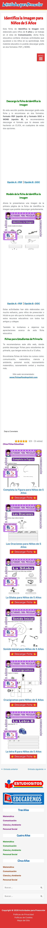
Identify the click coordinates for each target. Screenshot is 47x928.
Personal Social (10, 829)
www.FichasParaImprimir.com (23, 377)
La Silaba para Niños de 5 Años (23, 597)
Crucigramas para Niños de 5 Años (23, 699)
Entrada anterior (9, 769)
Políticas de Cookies (23, 917)
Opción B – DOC (32, 182)
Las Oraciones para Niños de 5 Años (23, 545)
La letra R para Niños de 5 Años (23, 751)
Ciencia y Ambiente (12, 825)
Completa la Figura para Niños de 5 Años (23, 491)
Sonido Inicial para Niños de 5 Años (23, 649)
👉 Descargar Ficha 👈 (23, 497)
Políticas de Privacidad (23, 914)
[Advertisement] (23, 74)
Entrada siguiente (37, 769)
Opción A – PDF (14, 182)
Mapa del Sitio (23, 920)
